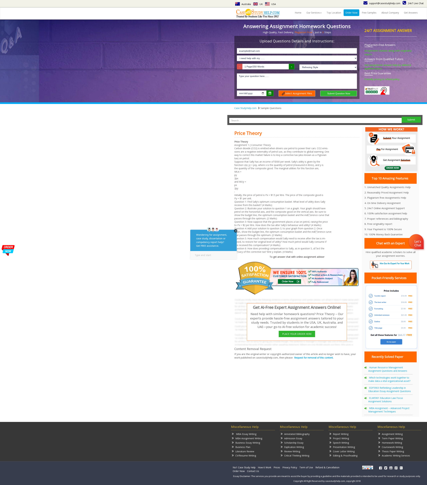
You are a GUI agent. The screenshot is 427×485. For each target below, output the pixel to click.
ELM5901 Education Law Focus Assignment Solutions (385, 399)
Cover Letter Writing (344, 451)
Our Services (313, 12)
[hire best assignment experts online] (297, 277)
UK (261, 4)
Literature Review (244, 451)
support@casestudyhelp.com (384, 3)
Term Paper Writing (392, 438)
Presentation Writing (344, 447)
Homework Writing (392, 442)
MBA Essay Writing (245, 434)
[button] (416, 242)
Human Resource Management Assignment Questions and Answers (387, 369)
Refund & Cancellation (327, 467)
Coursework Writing (392, 447)
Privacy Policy (289, 467)
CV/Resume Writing (245, 455)
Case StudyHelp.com (245, 108)
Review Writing (292, 451)
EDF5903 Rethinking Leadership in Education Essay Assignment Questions (389, 389)
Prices (277, 467)
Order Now (351, 12)
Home (298, 12)
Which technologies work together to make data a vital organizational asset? (389, 379)
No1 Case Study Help (244, 467)
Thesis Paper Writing (393, 451)
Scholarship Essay (293, 442)
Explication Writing (294, 447)
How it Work (264, 467)
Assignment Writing (392, 434)
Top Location (334, 12)
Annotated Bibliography (297, 434)
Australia (246, 4)
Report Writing (340, 434)
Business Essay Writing (247, 442)
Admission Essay (293, 438)
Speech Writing (341, 442)
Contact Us (253, 471)
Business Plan (242, 447)
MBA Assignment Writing (248, 438)
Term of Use (306, 467)
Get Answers (411, 12)
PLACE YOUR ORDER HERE (297, 333)
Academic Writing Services (396, 455)
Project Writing (341, 438)
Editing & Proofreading (345, 455)
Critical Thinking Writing (296, 455)
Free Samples (369, 12)
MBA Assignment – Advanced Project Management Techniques (388, 410)
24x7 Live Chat (416, 3)
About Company (390, 12)
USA (273, 4)
